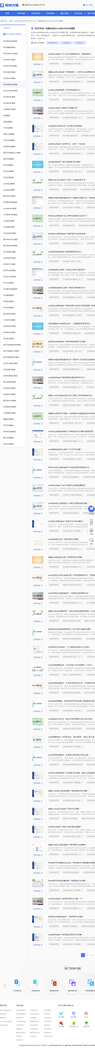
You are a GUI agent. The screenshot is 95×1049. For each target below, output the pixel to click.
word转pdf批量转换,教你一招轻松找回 (73, 369)
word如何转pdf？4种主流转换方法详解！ (65, 162)
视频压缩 (19, 1029)
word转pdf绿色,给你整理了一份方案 (73, 82)
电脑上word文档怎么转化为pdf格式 (73, 585)
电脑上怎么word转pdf (70, 818)
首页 (7, 13)
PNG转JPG (48, 1033)
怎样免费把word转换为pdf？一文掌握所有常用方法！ (70, 323)
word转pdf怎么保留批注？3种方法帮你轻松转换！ (68, 503)
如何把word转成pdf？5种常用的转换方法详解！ (67, 341)
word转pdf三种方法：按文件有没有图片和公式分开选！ (71, 719)
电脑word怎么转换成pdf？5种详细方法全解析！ (67, 845)
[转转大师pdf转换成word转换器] (9, 7)
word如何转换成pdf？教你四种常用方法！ (65, 252)
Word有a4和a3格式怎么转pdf (73, 764)
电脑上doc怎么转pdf (69, 189)
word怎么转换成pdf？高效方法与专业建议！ (66, 521)
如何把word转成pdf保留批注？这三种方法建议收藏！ (70, 629)
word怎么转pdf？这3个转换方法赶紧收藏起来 (66, 485)
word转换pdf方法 (68, 225)
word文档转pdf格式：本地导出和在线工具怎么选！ (69, 755)
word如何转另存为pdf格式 (71, 693)
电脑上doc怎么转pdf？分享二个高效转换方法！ (67, 180)
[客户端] (91, 509)
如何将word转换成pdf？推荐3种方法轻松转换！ (67, 234)
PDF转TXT (20, 1040)
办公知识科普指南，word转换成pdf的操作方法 (73, 297)
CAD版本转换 (20, 1021)
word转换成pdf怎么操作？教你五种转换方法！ (67, 288)
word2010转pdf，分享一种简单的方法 (73, 171)
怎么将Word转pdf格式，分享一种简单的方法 (73, 100)
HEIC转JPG (34, 1029)
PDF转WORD (20, 1010)
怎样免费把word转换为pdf (71, 333)
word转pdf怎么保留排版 (71, 872)
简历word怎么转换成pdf (71, 477)
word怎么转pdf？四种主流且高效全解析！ (65, 827)
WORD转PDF (54, 64)
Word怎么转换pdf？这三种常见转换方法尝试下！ (68, 216)
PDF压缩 (66, 43)
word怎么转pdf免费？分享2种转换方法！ (65, 90)
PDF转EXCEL (35, 1014)
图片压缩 (47, 1025)
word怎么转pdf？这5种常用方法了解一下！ (65, 899)
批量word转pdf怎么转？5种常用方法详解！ (65, 557)
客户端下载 (3, 1025)
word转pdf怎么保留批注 (71, 513)
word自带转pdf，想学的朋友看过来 (73, 711)
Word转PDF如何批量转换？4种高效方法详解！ (67, 881)
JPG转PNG (34, 1025)
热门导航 (89, 5)
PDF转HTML (48, 1036)
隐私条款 (3, 1018)
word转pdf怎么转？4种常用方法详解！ (64, 539)
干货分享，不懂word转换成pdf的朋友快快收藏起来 (73, 495)
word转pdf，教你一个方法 (71, 261)
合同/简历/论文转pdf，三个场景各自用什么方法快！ (69, 647)
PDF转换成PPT (21, 1014)
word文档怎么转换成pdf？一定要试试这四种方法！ (69, 593)
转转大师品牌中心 (6, 1010)
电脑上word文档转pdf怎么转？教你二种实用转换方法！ (71, 395)
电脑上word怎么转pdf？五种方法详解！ (64, 809)
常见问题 (3, 1014)
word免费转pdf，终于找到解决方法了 (73, 64)
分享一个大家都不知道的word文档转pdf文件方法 (73, 675)
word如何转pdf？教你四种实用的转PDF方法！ (67, 377)
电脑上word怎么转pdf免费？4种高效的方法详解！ (68, 791)
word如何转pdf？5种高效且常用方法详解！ (65, 934)
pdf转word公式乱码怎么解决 (72, 728)
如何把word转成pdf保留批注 (72, 639)
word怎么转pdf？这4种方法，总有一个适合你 (66, 144)
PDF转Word (53, 43)
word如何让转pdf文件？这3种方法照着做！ (65, 126)
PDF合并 (80, 43)
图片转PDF (20, 1018)
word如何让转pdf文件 (70, 135)
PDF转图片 (47, 1010)
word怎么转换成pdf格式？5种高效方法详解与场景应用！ (71, 431)
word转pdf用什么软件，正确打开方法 (73, 657)
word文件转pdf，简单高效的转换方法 (73, 207)
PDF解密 (33, 1018)
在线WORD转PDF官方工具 (25, 21)
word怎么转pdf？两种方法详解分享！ (63, 108)
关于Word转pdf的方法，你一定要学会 (73, 603)
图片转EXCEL (35, 1033)
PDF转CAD (34, 1010)
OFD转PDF (48, 1021)
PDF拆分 (19, 1036)
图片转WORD (20, 1033)
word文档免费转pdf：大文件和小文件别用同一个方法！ (71, 665)
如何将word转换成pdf (70, 926)
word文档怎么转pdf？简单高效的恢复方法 (73, 800)
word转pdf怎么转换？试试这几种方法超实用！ (67, 270)
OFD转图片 (20, 1025)
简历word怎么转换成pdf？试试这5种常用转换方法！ (69, 467)
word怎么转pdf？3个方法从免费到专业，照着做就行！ (70, 54)
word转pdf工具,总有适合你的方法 (73, 153)
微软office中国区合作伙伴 (35, 5)
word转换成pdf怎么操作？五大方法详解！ (65, 449)
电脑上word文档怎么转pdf (71, 405)
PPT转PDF (47, 1029)
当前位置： (4, 21)
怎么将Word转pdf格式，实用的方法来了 (73, 279)
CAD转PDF (48, 1018)
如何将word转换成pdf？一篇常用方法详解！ (66, 917)
